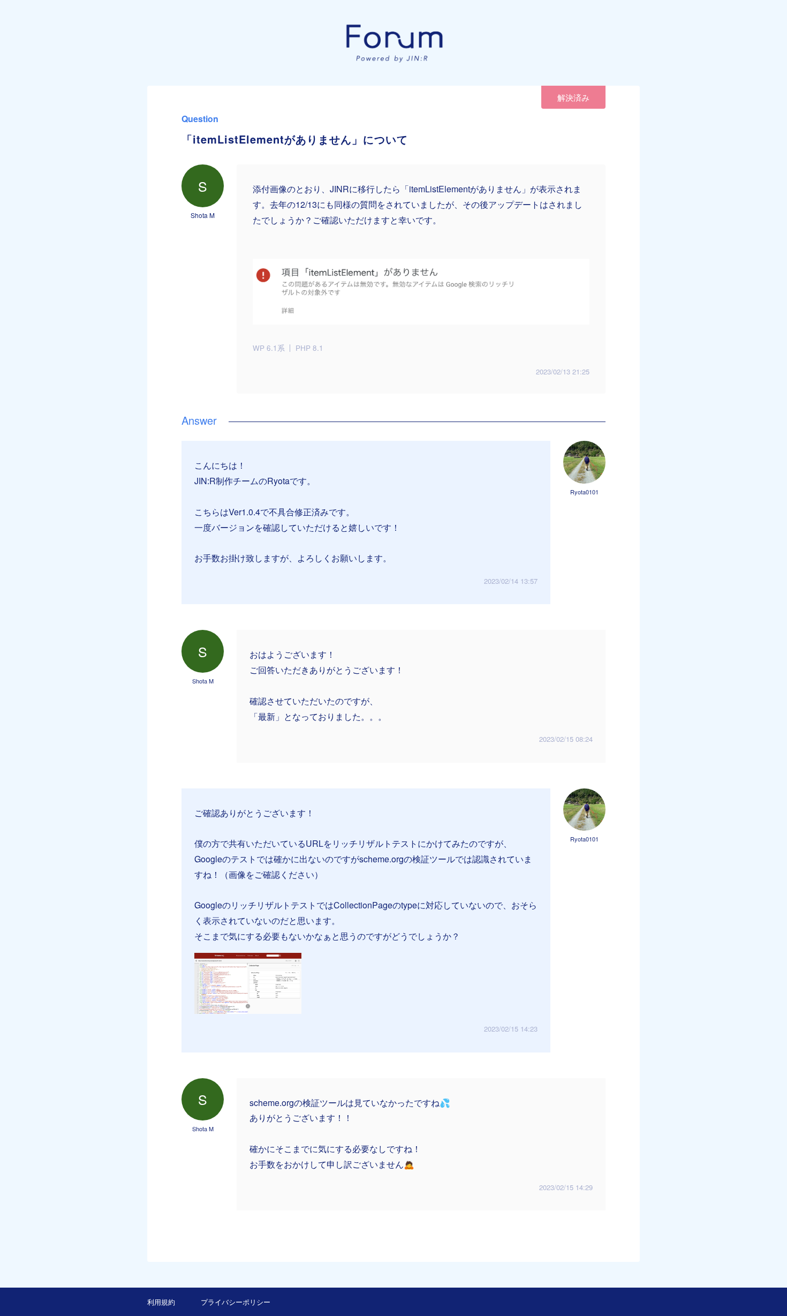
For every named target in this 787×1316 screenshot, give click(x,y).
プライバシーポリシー (235, 1302)
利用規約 (161, 1302)
